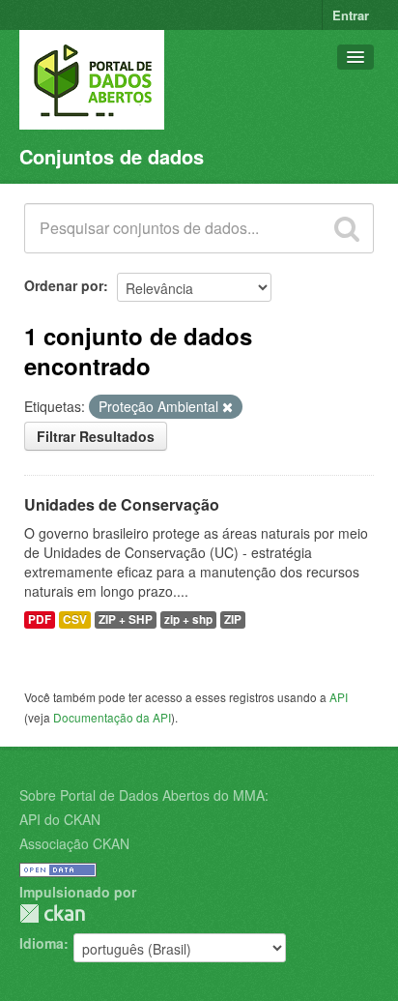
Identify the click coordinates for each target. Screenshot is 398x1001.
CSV (75, 619)
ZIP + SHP (126, 619)
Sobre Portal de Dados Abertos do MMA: (144, 795)
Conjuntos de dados (111, 156)
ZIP (233, 619)
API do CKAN (59, 819)
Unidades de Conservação (121, 504)
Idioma (41, 943)
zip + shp (188, 619)
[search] (346, 228)
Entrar (350, 15)
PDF (39, 619)
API (338, 697)
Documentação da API (112, 717)
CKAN (52, 913)
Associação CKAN (74, 843)
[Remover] (227, 407)
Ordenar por (63, 285)
